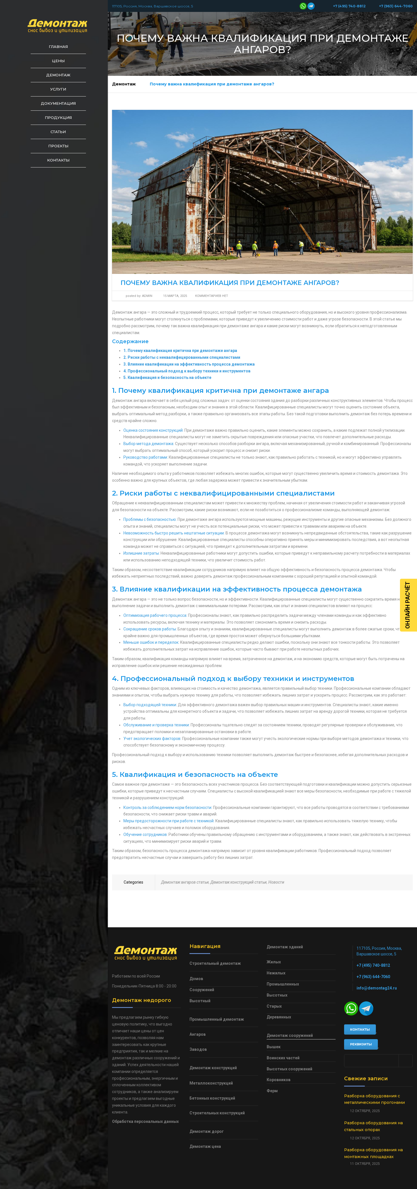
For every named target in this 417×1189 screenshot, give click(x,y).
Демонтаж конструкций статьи (238, 882)
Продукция (58, 117)
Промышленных (283, 984)
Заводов (198, 1049)
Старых (274, 1006)
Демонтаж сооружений (290, 1035)
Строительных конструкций (217, 1113)
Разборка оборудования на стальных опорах (373, 1126)
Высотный (199, 1001)
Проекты (58, 146)
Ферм (272, 1091)
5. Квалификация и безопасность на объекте (167, 377)
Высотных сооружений (289, 1069)
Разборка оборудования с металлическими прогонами (374, 1099)
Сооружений (201, 989)
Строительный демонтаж (215, 963)
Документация (58, 103)
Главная (58, 46)
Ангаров (197, 1034)
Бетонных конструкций (212, 1098)
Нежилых (276, 973)
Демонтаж (58, 75)
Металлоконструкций (211, 1083)
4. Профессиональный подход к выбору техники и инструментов (186, 371)
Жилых (274, 962)
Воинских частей (283, 1058)
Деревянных (279, 1017)
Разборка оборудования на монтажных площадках (373, 1153)
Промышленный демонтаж (216, 1019)
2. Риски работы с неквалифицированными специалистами (181, 357)
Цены (58, 60)
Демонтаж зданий (285, 947)
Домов (196, 978)
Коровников (278, 1079)
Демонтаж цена (205, 1146)
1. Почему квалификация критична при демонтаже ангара (180, 350)
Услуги (58, 89)
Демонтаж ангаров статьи (185, 882)
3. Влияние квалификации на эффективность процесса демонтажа (189, 364)
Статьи (58, 131)
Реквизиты (361, 1044)
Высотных (277, 995)
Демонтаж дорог (206, 1131)
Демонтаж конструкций (213, 1068)
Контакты (58, 160)
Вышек (274, 1047)
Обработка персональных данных (145, 1121)
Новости (276, 882)
